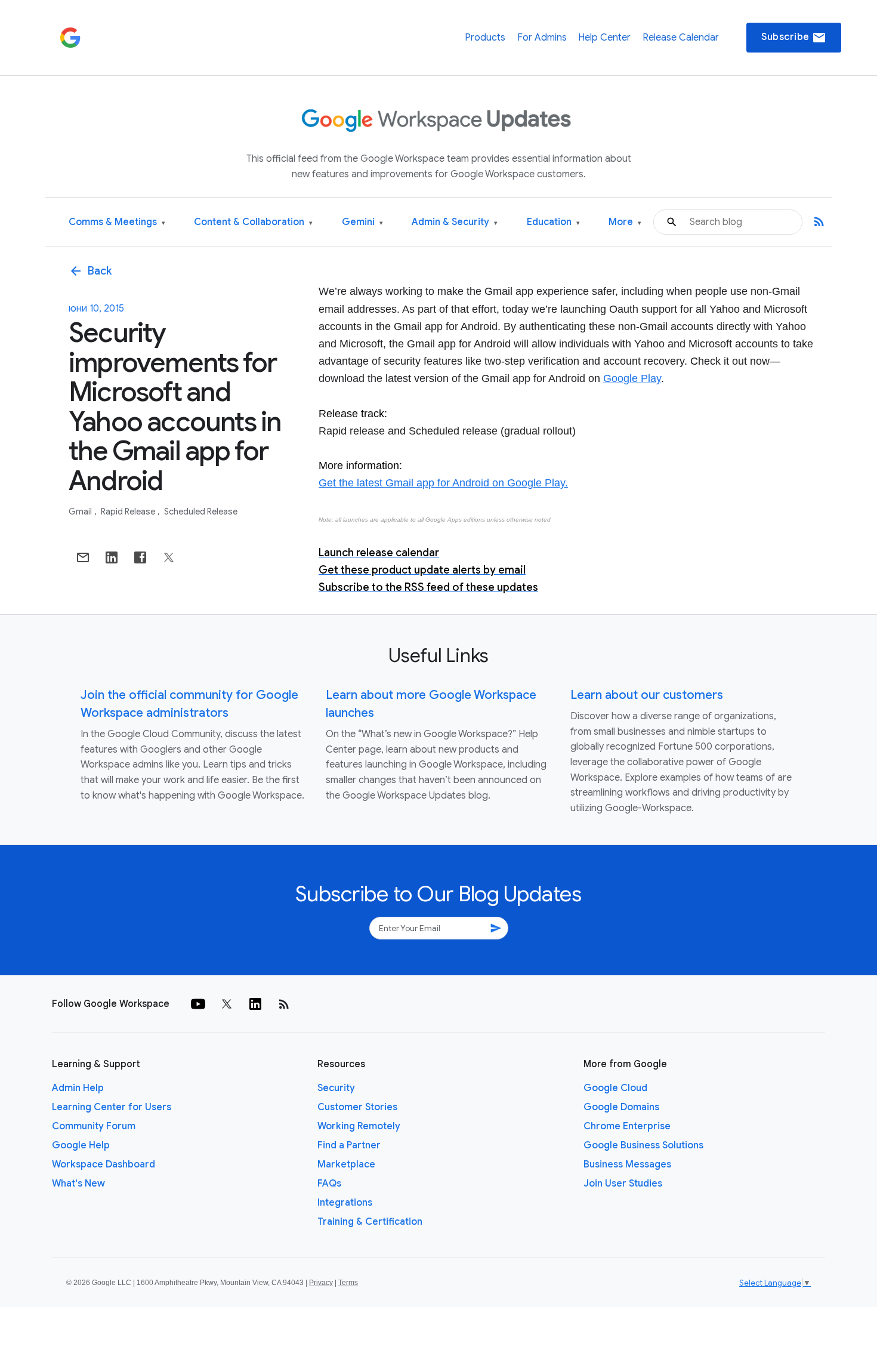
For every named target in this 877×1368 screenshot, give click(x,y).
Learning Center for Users (111, 1107)
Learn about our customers (646, 695)
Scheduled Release (200, 511)
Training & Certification (369, 1222)
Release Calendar (681, 38)
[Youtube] (198, 1004)
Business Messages (627, 1164)
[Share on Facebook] (140, 557)
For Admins (542, 38)
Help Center (604, 38)
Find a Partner (349, 1145)
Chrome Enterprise (627, 1126)
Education (553, 222)
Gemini (362, 222)
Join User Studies (622, 1184)
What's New (78, 1184)
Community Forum (93, 1126)
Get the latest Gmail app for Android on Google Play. (443, 483)
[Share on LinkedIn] (111, 557)
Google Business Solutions (643, 1145)
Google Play (632, 378)
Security (336, 1088)
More (625, 222)
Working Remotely (358, 1126)
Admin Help (78, 1088)
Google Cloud (615, 1088)
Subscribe (793, 37)
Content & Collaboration (253, 222)
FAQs (329, 1184)
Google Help (81, 1145)
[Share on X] (169, 557)
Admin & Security (455, 222)
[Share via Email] (83, 557)
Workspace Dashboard (103, 1164)
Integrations (344, 1203)
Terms (348, 1282)
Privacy (321, 1282)
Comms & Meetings (117, 222)
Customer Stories (357, 1107)
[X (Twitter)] (226, 1004)
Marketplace (346, 1164)
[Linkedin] (255, 1004)
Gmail (81, 511)
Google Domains (621, 1107)
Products (485, 38)
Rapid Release (129, 511)
